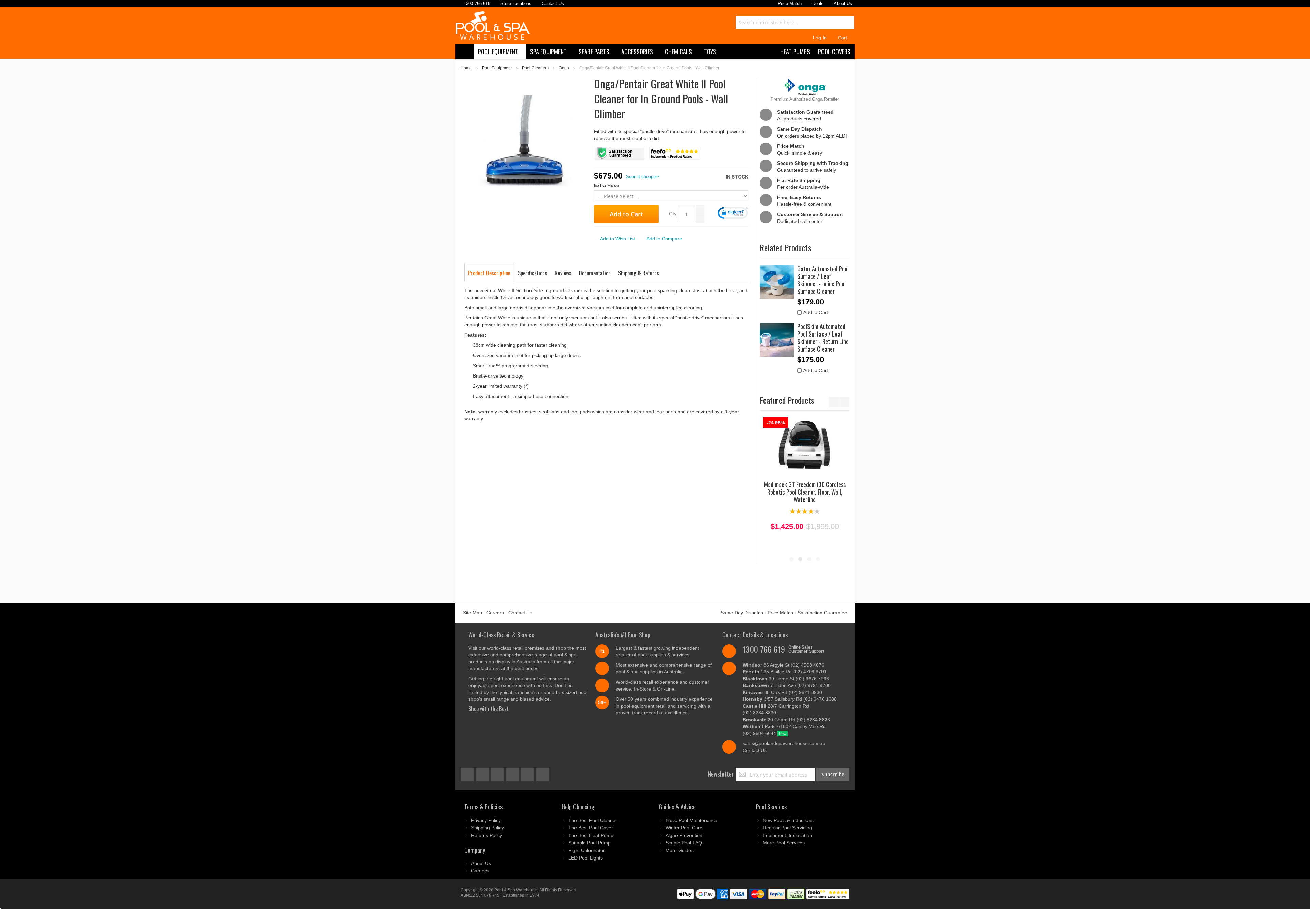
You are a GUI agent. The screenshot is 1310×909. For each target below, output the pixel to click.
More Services (784, 843)
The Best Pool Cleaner (592, 820)
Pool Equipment (497, 68)
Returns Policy (486, 835)
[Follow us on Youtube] (513, 773)
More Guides (680, 850)
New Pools (788, 820)
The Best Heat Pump (590, 835)
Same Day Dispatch (741, 612)
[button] (614, 238)
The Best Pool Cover (590, 827)
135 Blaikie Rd (785, 671)
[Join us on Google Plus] (483, 773)
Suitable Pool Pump (589, 843)
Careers (495, 612)
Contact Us (520, 612)
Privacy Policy (486, 820)
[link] (733, 214)
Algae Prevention (684, 835)
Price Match (780, 612)
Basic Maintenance (691, 820)
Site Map (472, 612)
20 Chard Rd (786, 719)
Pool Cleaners (535, 68)
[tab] (489, 273)
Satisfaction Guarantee (822, 612)
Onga (564, 68)
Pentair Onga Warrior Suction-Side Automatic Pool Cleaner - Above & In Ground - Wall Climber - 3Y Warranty (805, 495)
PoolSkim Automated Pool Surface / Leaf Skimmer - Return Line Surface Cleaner (823, 337)
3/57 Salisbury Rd (790, 699)
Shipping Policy (487, 827)
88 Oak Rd (782, 692)
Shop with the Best (488, 709)
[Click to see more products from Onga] (804, 86)
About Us (481, 863)
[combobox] (795, 22)
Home (466, 68)
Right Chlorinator (586, 850)
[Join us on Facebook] (468, 773)
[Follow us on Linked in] (542, 773)
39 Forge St (786, 678)
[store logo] (492, 25)
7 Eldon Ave (787, 685)
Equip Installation (787, 835)
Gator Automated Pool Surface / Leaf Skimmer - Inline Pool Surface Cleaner (823, 280)
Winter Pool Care (684, 827)
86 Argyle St (783, 665)
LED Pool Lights (585, 858)
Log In (820, 37)
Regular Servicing (787, 827)
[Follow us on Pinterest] (528, 773)
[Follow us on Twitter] (498, 773)
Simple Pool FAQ (684, 843)
